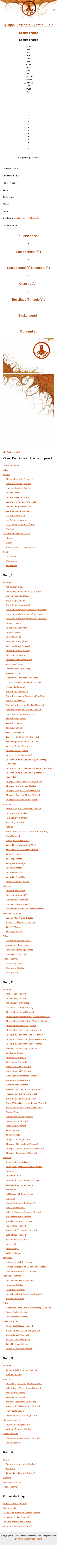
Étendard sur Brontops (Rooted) (22, 1049)
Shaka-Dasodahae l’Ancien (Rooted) (23, 1438)
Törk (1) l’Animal (13, 927)
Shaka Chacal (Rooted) (17, 1317)
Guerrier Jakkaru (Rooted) (19, 660)
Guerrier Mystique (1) (16, 891)
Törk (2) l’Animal (14, 932)
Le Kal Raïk (11, 557)
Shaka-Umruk (12, 973)
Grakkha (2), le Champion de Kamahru (24, 1384)
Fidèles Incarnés (10, 959)
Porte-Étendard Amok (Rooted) (21, 1099)
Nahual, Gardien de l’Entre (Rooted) (23, 1331)
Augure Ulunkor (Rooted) (15, 1504)
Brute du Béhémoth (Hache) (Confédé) (24, 614)
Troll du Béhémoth (15, 733)
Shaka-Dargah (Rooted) (17, 1335)
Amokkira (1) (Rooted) (16, 994)
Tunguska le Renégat (16, 863)
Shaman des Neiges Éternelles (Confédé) (25, 909)
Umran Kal (11, 1244)
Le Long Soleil (12, 493)
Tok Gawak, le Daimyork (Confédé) (22, 850)
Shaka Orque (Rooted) (16, 954)
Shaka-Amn (11, 561)
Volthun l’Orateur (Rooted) (19, 1429)
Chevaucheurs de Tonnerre (19, 479)
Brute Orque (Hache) (16, 601)
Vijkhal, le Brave (13, 1253)
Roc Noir (10, 529)
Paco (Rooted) (13, 836)
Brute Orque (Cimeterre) (18, 596)
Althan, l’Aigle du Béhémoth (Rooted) (24, 809)
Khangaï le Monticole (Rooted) (20, 1203)
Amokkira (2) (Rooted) (16, 999)
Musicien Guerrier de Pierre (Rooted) (24, 1089)
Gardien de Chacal (15, 1053)
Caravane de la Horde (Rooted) (21, 1464)
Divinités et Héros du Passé (16, 534)
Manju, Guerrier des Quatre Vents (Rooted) (27, 832)
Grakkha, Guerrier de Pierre (19, 1185)
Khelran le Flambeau (15, 1208)
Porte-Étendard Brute (17, 692)
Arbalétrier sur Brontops (18, 1003)
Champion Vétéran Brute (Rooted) (22, 800)
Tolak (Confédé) (13, 854)
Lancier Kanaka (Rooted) (18, 669)
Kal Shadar (11, 1189)
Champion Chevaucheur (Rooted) (22, 1144)
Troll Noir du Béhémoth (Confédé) (22, 737)
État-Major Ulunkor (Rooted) (17, 1522)
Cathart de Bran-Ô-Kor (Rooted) (22, 1370)
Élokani (9, 543)
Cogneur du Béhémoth (16, 628)
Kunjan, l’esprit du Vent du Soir (21, 547)
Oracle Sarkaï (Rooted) (17, 1312)
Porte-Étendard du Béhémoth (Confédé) (25, 696)
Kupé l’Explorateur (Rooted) (19, 1221)
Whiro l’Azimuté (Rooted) (18, 882)
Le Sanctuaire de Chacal (18, 497)
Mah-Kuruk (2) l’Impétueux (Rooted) (23, 1406)
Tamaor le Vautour (15, 1299)
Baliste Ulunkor (10, 1508)
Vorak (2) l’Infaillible (15, 877)
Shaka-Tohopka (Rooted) (18, 1340)
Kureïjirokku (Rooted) (16, 1226)
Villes (5, 470)
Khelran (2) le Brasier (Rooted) (21, 1402)
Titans (6, 1460)
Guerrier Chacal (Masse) (18, 646)
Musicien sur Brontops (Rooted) (21, 1094)
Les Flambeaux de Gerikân (18, 506)
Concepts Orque (11, 466)
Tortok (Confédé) (14, 859)
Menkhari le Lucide (15, 1411)
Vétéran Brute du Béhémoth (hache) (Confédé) (29, 768)
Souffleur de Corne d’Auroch (20, 714)
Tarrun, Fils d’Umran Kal (17, 1240)
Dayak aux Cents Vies (16, 813)
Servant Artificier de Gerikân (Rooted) (25, 705)
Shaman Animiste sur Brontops (21, 1271)
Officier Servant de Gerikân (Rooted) (24, 682)
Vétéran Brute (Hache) (17, 751)
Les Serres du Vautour (17, 520)
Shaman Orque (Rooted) (17, 904)
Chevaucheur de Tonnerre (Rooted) (23, 1030)
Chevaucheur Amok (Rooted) (20, 1012)
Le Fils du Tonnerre (15, 1290)
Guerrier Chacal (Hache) (18, 651)
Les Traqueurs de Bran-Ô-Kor (20, 525)
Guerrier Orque (13, 637)
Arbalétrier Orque (15, 587)
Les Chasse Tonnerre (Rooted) (21, 502)
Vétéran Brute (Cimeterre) (19, 746)
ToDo (5, 552)
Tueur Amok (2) (13, 1135)
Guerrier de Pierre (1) (16, 1058)
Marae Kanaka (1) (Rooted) (18, 1067)
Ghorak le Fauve (13, 1176)
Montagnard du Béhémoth (18, 1080)
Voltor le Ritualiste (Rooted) (19, 1349)
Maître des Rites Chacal (17, 945)
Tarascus (10, 1469)
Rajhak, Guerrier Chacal (17, 841)
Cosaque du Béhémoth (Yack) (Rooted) (24, 1044)
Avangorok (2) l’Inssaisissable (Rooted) (24, 1167)
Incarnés (7, 804)
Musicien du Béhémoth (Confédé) (22, 678)
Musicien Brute (13, 673)
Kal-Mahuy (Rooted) (15, 1393)
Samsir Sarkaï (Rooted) (17, 1121)
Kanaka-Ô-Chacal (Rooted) (18, 484)
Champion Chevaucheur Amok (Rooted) (25, 1149)
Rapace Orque (13, 1112)
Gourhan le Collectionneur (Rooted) (23, 1180)
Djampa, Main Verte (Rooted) (20, 918)
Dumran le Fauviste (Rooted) (20, 1281)
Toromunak (11, 566)
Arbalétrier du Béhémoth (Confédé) (23, 592)
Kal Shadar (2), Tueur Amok (19, 1194)
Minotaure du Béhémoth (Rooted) (22, 1076)
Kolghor (9, 827)
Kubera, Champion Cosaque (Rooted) (23, 1212)
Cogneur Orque (13, 623)
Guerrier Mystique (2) (16, 895)
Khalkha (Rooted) (14, 964)
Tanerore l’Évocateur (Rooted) (21, 923)
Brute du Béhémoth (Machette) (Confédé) (26, 619)
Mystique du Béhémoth (17, 900)
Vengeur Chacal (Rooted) (18, 1140)
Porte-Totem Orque (15, 701)
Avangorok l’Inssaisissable (18, 1162)
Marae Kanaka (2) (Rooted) (19, 1071)
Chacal (9, 538)
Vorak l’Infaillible (14, 873)
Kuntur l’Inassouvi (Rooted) (19, 1217)
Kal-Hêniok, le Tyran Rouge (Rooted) (23, 1388)
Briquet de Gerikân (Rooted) (19, 1262)
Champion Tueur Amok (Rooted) (21, 1153)
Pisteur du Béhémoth (16, 687)
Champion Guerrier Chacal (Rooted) (23, 795)
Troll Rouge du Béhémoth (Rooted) (22, 742)
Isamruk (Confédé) (15, 823)
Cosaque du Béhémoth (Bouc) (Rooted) (24, 1035)
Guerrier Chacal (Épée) (17, 642)
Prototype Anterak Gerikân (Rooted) (24, 1108)
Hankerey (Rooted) (15, 1285)
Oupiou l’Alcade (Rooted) (18, 1425)
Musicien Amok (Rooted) (17, 1085)
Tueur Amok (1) (13, 1130)
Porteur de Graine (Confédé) (20, 950)
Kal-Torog (10, 1199)
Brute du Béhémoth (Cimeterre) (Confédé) (26, 610)
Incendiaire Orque (14, 664)
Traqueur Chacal (14, 728)
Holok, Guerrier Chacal (17, 818)
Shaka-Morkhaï (13, 1443)
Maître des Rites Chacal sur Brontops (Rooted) (29, 1308)
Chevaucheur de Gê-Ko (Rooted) (21, 1026)
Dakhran (10, 1171)
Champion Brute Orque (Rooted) (21, 786)
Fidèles (6, 936)
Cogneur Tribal (13, 633)
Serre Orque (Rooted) (16, 1126)
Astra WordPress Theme (30, 1539)
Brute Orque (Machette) (18, 605)
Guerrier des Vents (15, 655)
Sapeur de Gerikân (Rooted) (19, 1117)
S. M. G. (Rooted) (14, 1375)
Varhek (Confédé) (14, 868)
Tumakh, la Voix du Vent (17, 1344)
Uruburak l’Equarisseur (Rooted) (21, 1416)
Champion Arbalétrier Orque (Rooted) (24, 782)
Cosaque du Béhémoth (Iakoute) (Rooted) (26, 1039)
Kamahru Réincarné (15, 1397)
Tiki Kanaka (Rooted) (16, 719)
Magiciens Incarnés (12, 913)
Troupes (7, 582)
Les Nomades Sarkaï (15, 516)
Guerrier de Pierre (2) (16, 1062)
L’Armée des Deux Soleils (18, 488)
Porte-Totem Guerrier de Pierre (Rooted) (26, 1103)
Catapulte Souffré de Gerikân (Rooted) (22, 1513)
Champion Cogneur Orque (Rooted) (23, 791)
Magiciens (7, 886)
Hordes (6, 475)
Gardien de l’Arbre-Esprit (18, 941)
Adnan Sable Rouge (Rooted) (19, 1326)
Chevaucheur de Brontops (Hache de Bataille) (28, 1017)
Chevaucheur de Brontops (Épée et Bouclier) (28, 1021)
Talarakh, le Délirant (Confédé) (21, 845)
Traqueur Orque (14, 723)
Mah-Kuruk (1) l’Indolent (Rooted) (21, 1230)
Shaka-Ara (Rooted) (15, 968)
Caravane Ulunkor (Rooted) (16, 1517)
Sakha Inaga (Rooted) (16, 1235)
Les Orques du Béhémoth (26, 218)
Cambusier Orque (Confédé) (19, 1008)
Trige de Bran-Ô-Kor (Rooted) (17, 1526)
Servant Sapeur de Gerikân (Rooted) (24, 710)
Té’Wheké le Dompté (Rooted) (20, 1473)
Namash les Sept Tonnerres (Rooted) (24, 1294)
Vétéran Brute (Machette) (19, 755)
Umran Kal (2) (12, 1249)
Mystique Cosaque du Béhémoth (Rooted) (26, 1267)
